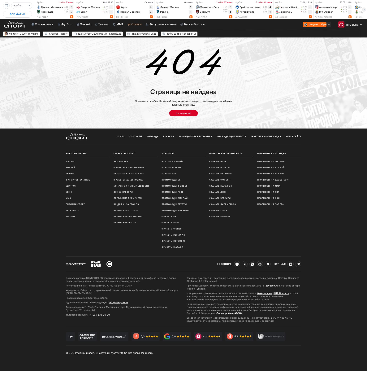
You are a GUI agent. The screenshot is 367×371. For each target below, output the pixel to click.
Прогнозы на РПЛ (268, 192)
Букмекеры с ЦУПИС (126, 210)
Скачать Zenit (218, 210)
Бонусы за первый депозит (131, 186)
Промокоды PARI (172, 192)
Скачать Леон (218, 192)
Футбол (70, 161)
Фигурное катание (78, 179)
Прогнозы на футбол (271, 161)
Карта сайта (293, 136)
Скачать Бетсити (220, 198)
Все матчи (17, 14)
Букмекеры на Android (128, 216)
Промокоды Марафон (176, 210)
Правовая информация (266, 136)
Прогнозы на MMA (269, 186)
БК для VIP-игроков (126, 204)
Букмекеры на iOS (125, 222)
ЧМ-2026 (71, 216)
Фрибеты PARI (170, 222)
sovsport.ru (272, 285)
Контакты (135, 136)
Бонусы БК (168, 153)
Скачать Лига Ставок (222, 204)
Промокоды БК (171, 179)
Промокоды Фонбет (174, 186)
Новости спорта (76, 153)
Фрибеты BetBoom (173, 241)
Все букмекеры (123, 192)
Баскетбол (72, 210)
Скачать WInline (220, 167)
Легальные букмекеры (128, 198)
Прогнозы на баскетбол (272, 179)
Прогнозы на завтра (270, 204)
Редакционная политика (195, 136)
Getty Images (264, 293)
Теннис (70, 173)
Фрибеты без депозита (128, 179)
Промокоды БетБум (174, 204)
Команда (152, 136)
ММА (68, 198)
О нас (121, 136)
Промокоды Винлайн (175, 198)
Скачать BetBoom (220, 173)
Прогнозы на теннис (271, 173)
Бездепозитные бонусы (129, 173)
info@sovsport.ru (118, 302)
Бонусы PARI (170, 173)
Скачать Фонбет (219, 179)
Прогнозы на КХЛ (268, 198)
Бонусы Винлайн (173, 161)
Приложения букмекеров (225, 153)
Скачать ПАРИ (218, 161)
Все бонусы (121, 161)
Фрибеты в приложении (129, 167)
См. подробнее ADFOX (229, 313)
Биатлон (71, 186)
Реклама (168, 136)
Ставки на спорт (124, 153)
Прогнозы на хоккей (271, 167)
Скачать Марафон (220, 186)
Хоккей (70, 167)
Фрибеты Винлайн (173, 235)
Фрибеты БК (169, 216)
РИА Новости (281, 293)
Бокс (69, 192)
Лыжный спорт (75, 204)
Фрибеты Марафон (173, 247)
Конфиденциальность (231, 136)
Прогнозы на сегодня (271, 153)
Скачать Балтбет (219, 216)
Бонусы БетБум (171, 167)
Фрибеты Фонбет (172, 228)
